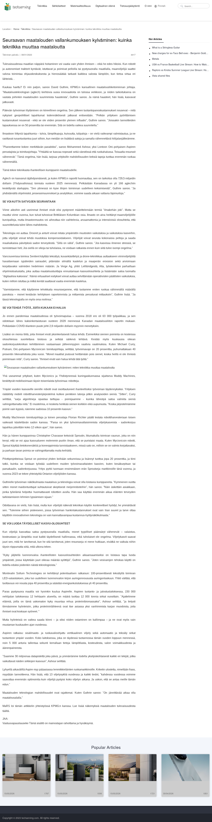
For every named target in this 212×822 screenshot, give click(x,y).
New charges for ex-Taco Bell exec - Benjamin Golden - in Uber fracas (181, 53)
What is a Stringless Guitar (166, 47)
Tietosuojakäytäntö (130, 5)
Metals (155, 58)
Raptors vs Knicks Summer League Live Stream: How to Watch (181, 70)
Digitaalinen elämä (105, 5)
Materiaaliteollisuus (81, 5)
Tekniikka (42, 5)
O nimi (148, 5)
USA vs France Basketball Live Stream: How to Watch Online (181, 64)
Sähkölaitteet (59, 5)
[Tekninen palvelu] (16, 5)
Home (16, 29)
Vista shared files (161, 75)
